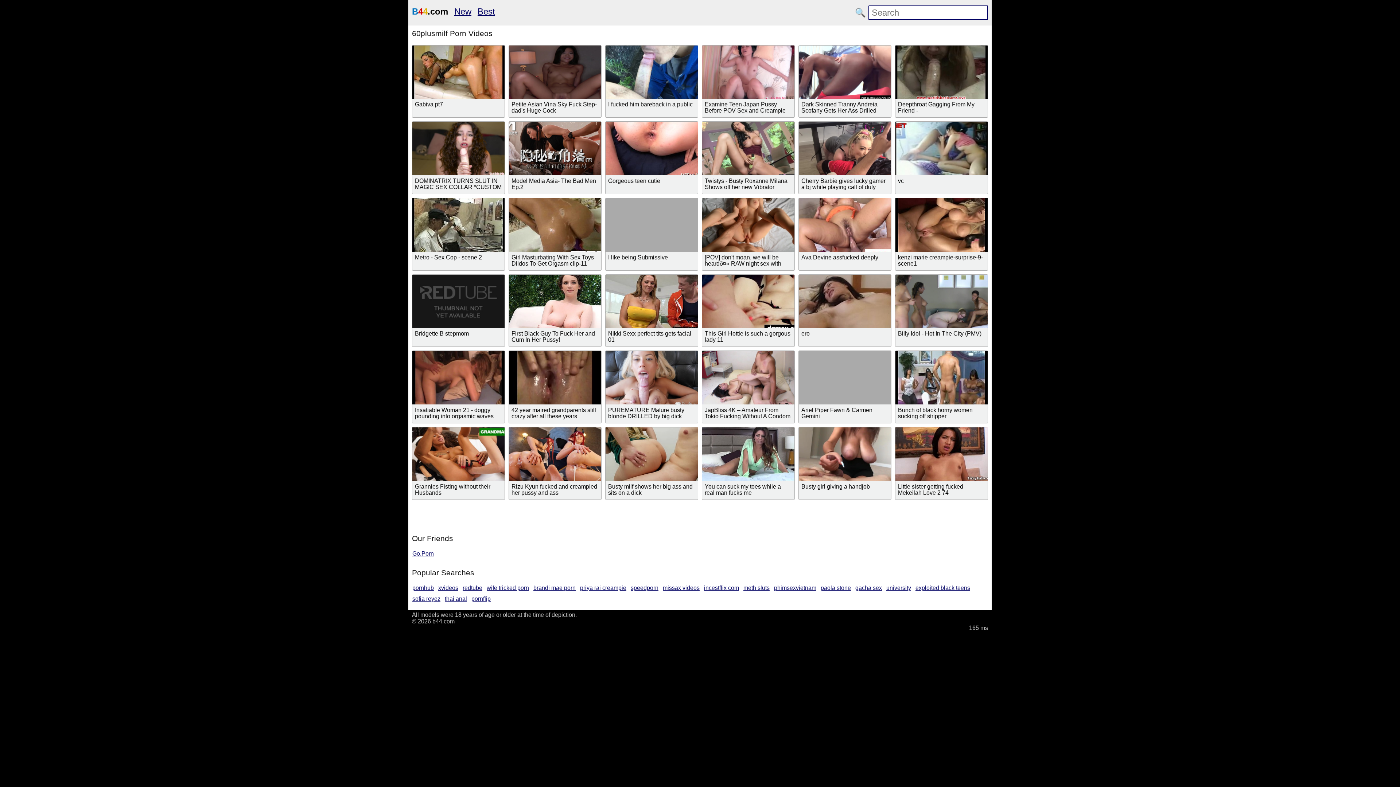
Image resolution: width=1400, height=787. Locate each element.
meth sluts (756, 588)
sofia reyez (426, 599)
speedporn (644, 588)
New (462, 11)
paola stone (836, 588)
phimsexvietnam (795, 588)
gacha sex (868, 588)
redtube (472, 588)
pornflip (481, 599)
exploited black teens (942, 588)
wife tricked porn (508, 588)
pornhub (423, 588)
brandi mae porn (554, 588)
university (898, 588)
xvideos (448, 588)
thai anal (456, 599)
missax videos (681, 588)
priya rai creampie (603, 588)
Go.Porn (423, 554)
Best (486, 11)
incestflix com (721, 588)
